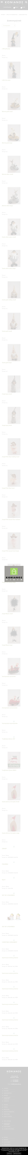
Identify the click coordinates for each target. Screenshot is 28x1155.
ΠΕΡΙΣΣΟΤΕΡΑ (17, 1153)
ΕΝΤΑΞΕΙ (9, 1153)
